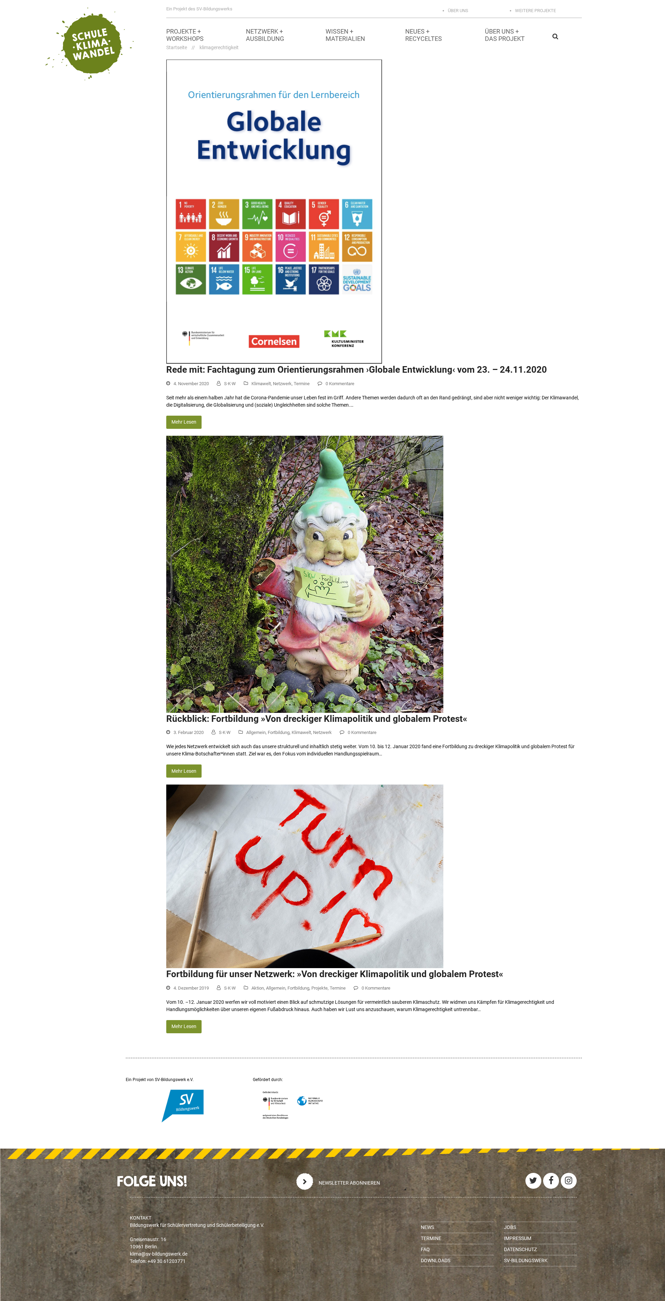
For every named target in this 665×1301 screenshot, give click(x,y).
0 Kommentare (340, 383)
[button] (594, 36)
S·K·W (230, 383)
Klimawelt (261, 383)
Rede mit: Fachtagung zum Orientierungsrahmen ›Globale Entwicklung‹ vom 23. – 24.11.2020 (356, 369)
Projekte (319, 988)
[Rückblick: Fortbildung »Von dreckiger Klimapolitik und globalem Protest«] (304, 573)
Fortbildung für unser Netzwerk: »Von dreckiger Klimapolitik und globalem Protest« (334, 974)
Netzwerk (282, 383)
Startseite (176, 47)
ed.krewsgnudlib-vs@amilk (158, 1254)
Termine (302, 383)
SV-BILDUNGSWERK (526, 1260)
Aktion (257, 988)
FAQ (425, 1249)
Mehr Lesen (183, 422)
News (427, 1227)
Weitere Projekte (535, 10)
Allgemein (256, 732)
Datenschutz (520, 1249)
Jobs (510, 1227)
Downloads (435, 1260)
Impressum (517, 1238)
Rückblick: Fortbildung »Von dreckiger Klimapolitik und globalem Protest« (316, 719)
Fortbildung (279, 732)
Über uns (458, 10)
